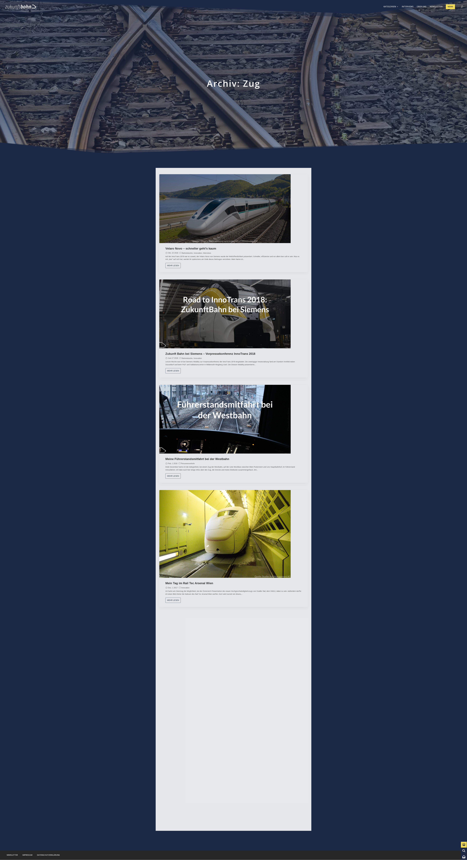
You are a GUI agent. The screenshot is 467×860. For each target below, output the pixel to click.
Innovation (198, 253)
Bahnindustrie (187, 253)
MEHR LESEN (173, 265)
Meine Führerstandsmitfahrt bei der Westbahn (197, 459)
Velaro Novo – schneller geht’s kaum (190, 248)
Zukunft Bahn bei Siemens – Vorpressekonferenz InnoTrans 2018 (210, 353)
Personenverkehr (188, 463)
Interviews (207, 253)
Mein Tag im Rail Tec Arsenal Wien (189, 583)
